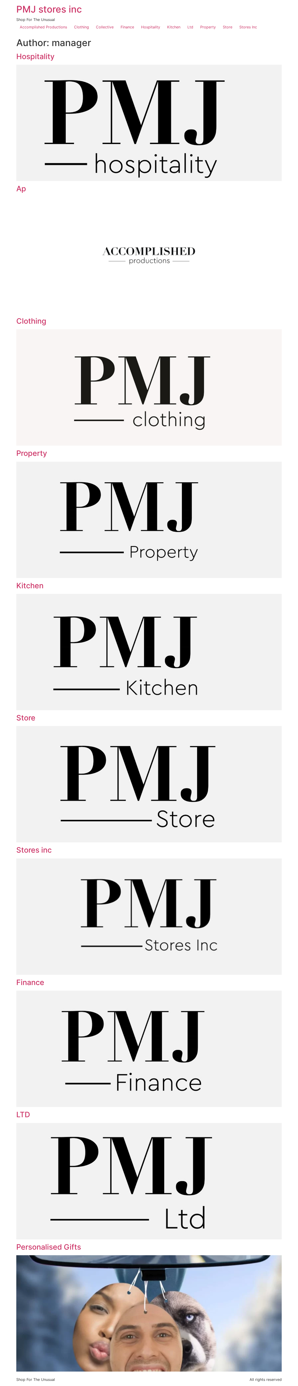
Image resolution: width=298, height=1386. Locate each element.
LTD (23, 1114)
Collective (105, 27)
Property (208, 27)
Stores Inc (248, 27)
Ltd (190, 27)
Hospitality (150, 27)
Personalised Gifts (48, 1246)
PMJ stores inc (49, 9)
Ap (21, 188)
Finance (127, 27)
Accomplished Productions (43, 27)
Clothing (81, 27)
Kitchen (173, 27)
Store (227, 27)
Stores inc (34, 849)
